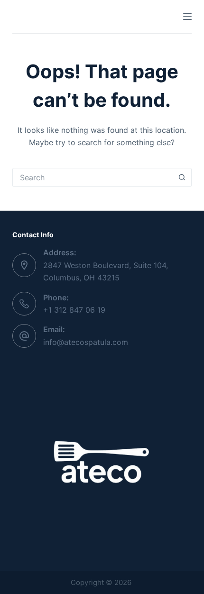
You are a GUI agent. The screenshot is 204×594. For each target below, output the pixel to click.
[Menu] (187, 16)
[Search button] (181, 177)
